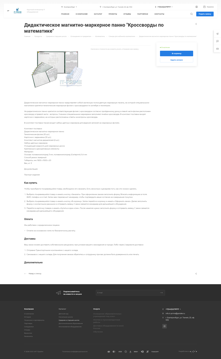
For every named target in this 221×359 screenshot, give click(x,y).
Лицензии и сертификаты (34, 320)
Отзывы (27, 330)
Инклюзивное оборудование (70, 327)
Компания (29, 309)
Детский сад (63, 314)
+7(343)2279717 (164, 7)
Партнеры (28, 323)
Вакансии (28, 333)
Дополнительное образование (71, 323)
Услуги (96, 309)
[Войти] (197, 7)
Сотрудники (29, 327)
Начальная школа (66, 317)
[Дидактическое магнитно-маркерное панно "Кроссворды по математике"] (57, 68)
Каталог (62, 309)
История (27, 317)
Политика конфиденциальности (74, 351)
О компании (29, 314)
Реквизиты (28, 336)
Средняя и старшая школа (69, 320)
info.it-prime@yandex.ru (175, 313)
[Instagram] (164, 326)
